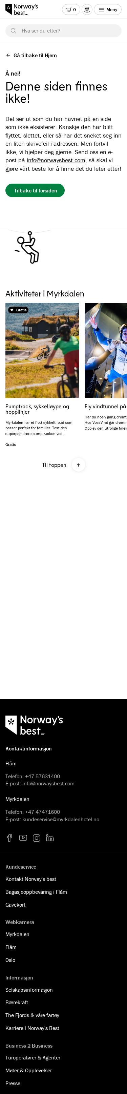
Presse (12, 1083)
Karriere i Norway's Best (32, 1028)
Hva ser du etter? (41, 30)
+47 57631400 (42, 776)
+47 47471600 (42, 811)
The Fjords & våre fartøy (32, 1015)
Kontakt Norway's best (30, 878)
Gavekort (15, 904)
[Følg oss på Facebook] (9, 838)
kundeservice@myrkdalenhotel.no (60, 819)
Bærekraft (16, 1002)
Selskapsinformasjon (29, 989)
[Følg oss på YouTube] (23, 838)
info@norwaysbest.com (56, 160)
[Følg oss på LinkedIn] (50, 838)
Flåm (11, 947)
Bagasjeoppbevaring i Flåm (36, 891)
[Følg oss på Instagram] (37, 838)
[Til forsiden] (24, 9)
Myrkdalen (17, 934)
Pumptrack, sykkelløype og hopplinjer (37, 409)
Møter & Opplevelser (28, 1070)
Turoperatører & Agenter (32, 1057)
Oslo (10, 959)
